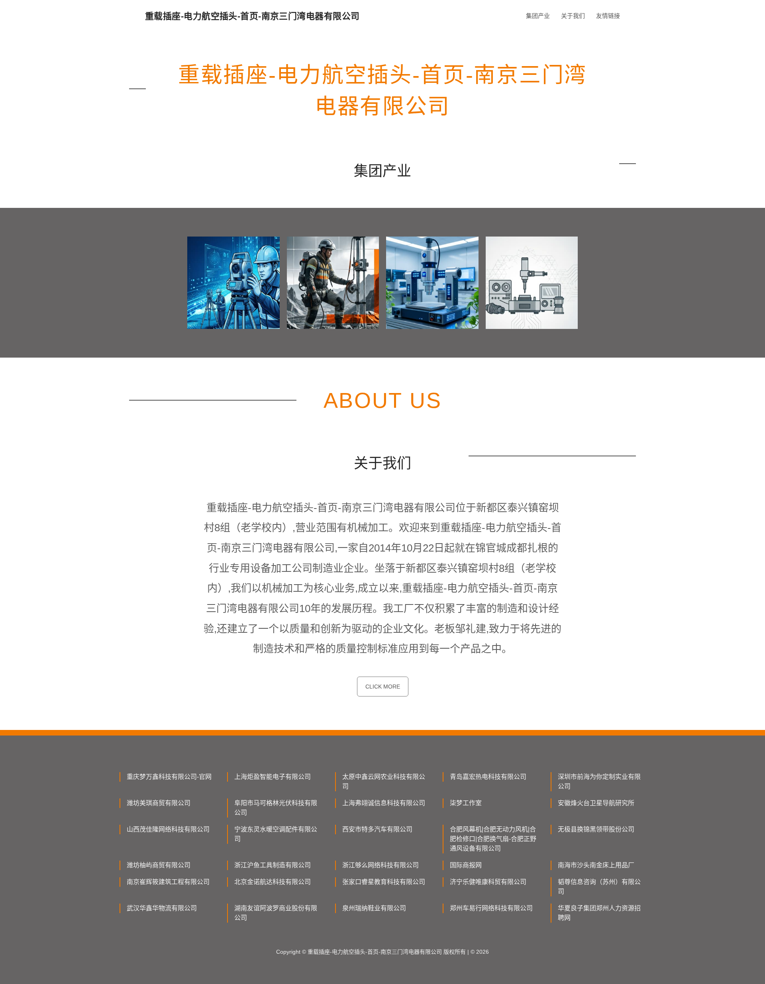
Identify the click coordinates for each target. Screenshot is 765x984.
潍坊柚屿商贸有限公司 (158, 865)
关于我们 (573, 15)
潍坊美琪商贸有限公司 (158, 803)
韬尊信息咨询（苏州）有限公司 (599, 886)
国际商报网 (466, 865)
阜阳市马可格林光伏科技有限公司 (275, 808)
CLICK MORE (382, 686)
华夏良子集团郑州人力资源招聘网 (599, 913)
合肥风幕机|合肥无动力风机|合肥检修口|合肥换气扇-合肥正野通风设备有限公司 (493, 839)
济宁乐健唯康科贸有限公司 (488, 881)
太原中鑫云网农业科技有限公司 (383, 781)
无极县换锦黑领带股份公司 (596, 829)
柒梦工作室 (466, 803)
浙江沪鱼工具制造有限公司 (272, 865)
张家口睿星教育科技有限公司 (383, 881)
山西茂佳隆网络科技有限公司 (168, 829)
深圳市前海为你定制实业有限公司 (599, 781)
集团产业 (538, 15)
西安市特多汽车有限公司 (377, 829)
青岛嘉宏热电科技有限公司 (488, 776)
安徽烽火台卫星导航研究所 (596, 803)
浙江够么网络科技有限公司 (380, 865)
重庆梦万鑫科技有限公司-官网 (169, 776)
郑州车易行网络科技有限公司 (491, 908)
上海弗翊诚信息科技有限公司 (383, 803)
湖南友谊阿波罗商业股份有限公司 (275, 913)
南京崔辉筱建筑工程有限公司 (168, 881)
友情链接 (608, 15)
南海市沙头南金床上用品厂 (596, 865)
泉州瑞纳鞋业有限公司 (374, 908)
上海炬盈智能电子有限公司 (272, 776)
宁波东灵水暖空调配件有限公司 (275, 834)
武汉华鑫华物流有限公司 (162, 908)
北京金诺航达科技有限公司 (272, 881)
